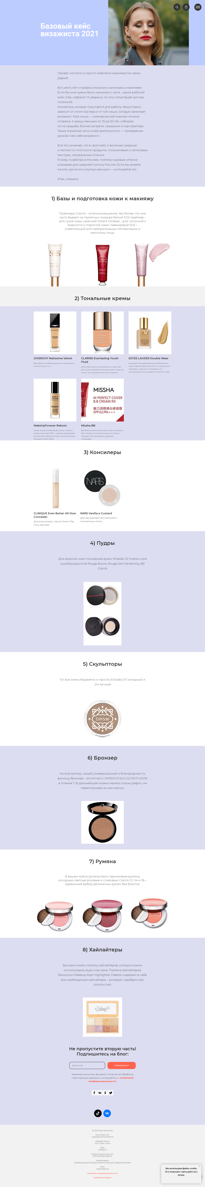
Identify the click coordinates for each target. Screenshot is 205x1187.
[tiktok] (98, 1113)
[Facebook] (94, 1092)
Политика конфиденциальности (102, 1173)
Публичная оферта (102, 1178)
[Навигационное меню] (198, 7)
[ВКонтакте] (99, 1092)
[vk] (107, 1113)
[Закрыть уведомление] (199, 1166)
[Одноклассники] (105, 1092)
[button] (176, 7)
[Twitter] (110, 1092)
